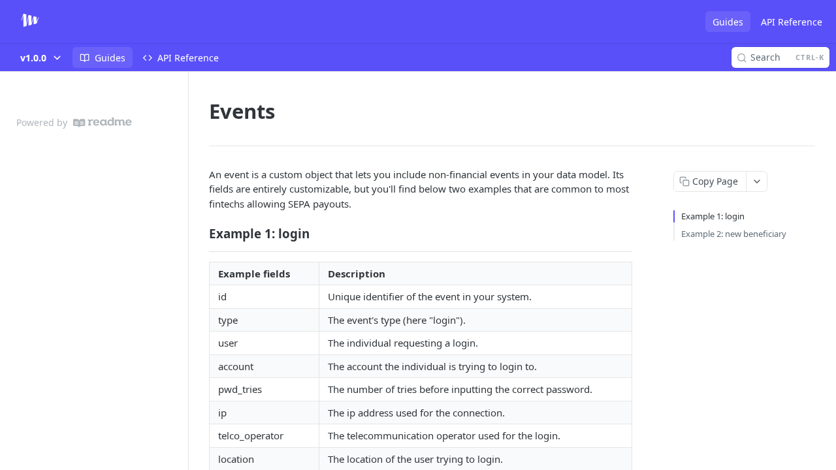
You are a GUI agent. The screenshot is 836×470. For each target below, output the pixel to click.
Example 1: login (713, 216)
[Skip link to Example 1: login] (200, 233)
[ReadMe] (102, 122)
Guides (728, 22)
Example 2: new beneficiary (733, 234)
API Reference (791, 22)
